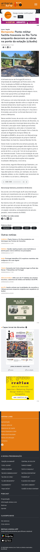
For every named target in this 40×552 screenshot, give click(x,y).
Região (8, 29)
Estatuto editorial (6, 425)
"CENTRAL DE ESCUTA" (28, 461)
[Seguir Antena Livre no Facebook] (2, 445)
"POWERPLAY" (25, 477)
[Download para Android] (19, 536)
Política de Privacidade (8, 434)
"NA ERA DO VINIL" (7, 477)
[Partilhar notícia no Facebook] (4, 47)
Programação (5, 499)
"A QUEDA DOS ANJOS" (28, 481)
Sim (20, 17)
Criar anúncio (5, 524)
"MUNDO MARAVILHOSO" (9, 473)
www (11, 370)
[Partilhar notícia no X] (6, 47)
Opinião (3, 508)
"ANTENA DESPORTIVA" (28, 473)
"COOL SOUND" (6, 465)
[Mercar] (20, 309)
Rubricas (4, 505)
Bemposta (6, 228)
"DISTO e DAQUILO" (27, 469)
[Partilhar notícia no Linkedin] (8, 47)
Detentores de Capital (8, 428)
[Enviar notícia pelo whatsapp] (10, 47)
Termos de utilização (7, 438)
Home (3, 29)
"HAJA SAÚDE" (5, 489)
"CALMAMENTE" (6, 485)
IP (34, 228)
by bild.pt (4, 549)
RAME (27, 228)
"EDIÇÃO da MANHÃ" (8, 461)
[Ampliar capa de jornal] (20, 347)
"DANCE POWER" (26, 465)
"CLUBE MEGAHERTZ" (8, 481)
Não (14, 17)
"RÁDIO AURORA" (6, 469)
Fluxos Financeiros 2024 (8, 431)
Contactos (4, 441)
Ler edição (30, 370)
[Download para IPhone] (20, 540)
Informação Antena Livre (9, 502)
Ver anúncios (5, 521)
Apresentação (5, 422)
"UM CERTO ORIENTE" (28, 485)
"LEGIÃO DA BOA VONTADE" (30, 489)
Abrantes (17, 228)
